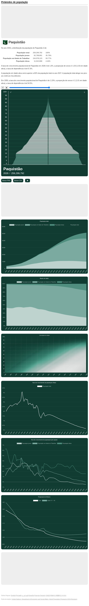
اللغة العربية (25, 595)
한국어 (64, 595)
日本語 (48, 595)
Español (31, 595)
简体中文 (53, 595)
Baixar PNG (6, 180)
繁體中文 (59, 595)
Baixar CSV (18, 180)
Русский (18, 595)
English (13, 595)
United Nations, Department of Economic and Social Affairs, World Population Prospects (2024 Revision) (44, 599)
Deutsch (42, 595)
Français (37, 595)
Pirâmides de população (14, 2)
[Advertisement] (44, 22)
